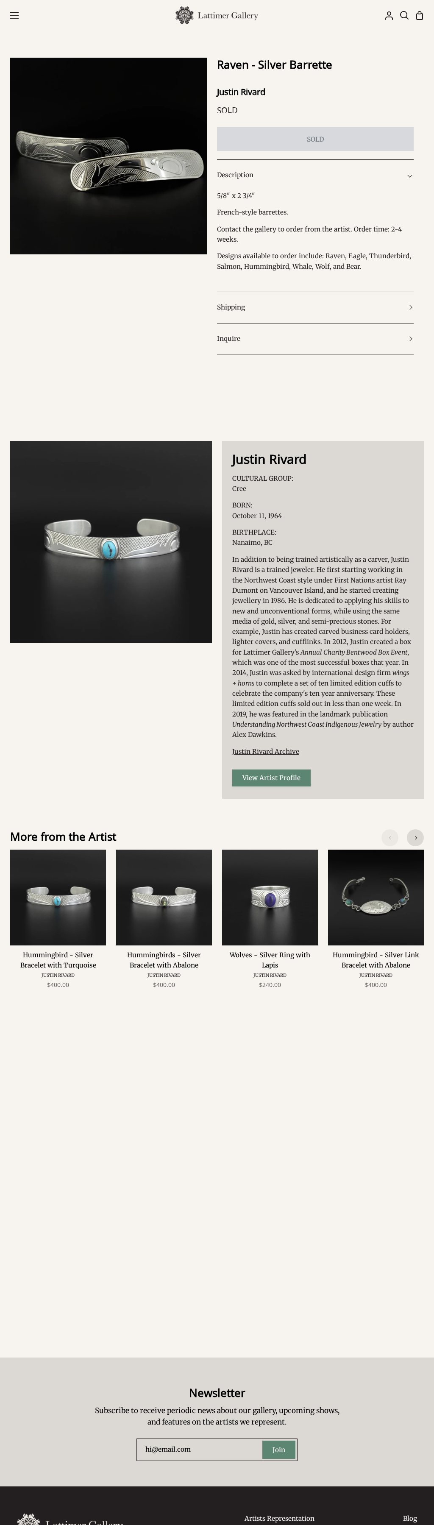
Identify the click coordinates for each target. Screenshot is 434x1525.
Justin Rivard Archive (265, 751)
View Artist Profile (271, 778)
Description (235, 175)
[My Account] (385, 15)
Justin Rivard (241, 92)
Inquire (228, 339)
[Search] (401, 15)
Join (279, 1450)
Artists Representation (279, 1518)
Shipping (231, 307)
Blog (410, 1518)
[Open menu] (9, 15)
